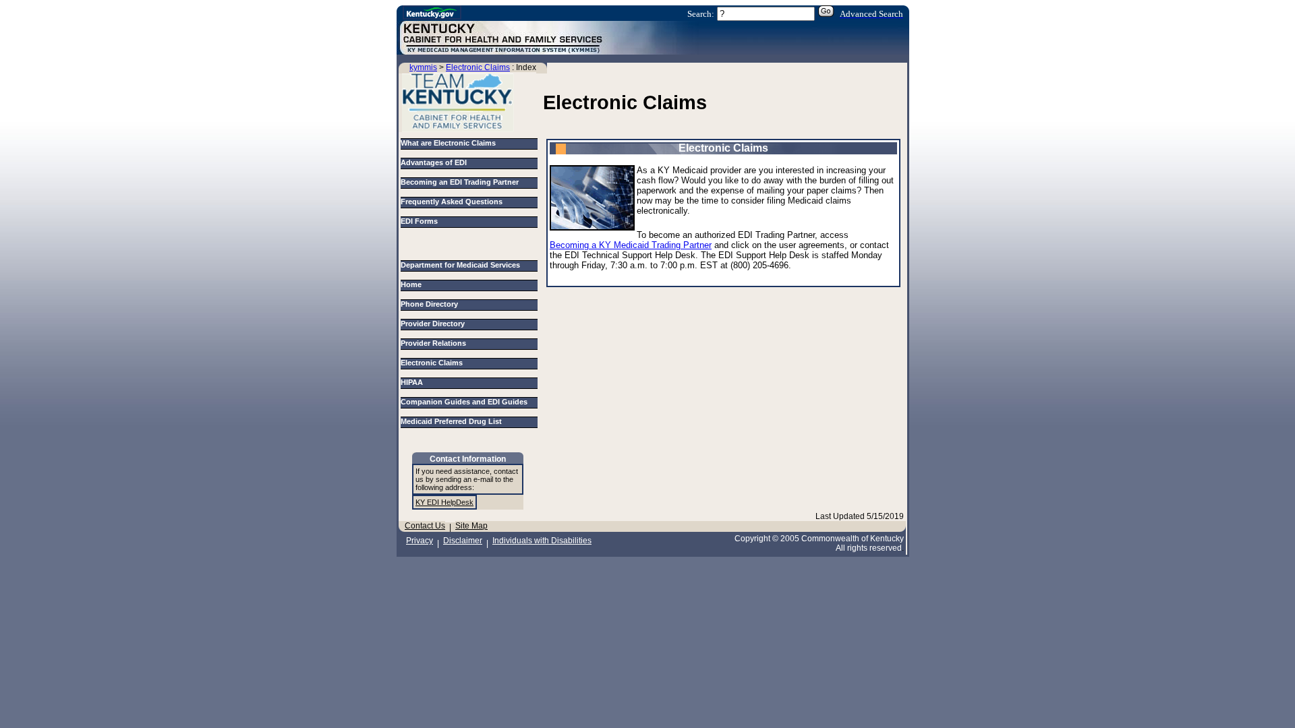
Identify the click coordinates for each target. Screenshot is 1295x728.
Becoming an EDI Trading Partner (460, 182)
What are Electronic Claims (448, 143)
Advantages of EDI (434, 162)
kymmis (423, 67)
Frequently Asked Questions (451, 202)
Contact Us (425, 525)
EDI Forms (419, 221)
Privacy (419, 540)
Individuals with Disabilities (542, 540)
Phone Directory (431, 304)
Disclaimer (462, 540)
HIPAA (414, 382)
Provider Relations (435, 343)
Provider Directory (435, 324)
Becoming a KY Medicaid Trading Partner (631, 245)
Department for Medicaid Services (462, 265)
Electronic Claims (478, 67)
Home (413, 284)
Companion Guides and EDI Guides (466, 402)
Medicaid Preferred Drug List (453, 421)
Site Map (471, 525)
